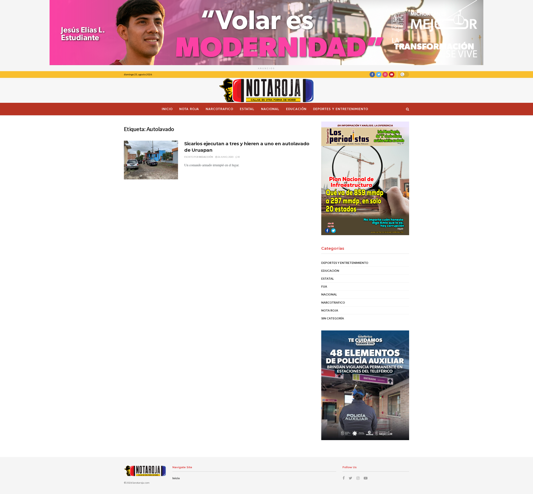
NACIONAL (270, 109)
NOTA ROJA (189, 109)
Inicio (167, 109)
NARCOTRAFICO (219, 109)
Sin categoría (332, 318)
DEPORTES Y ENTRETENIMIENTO (340, 109)
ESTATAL (247, 109)
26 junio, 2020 (225, 156)
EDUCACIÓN (296, 109)
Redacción (206, 156)
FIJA (324, 286)
